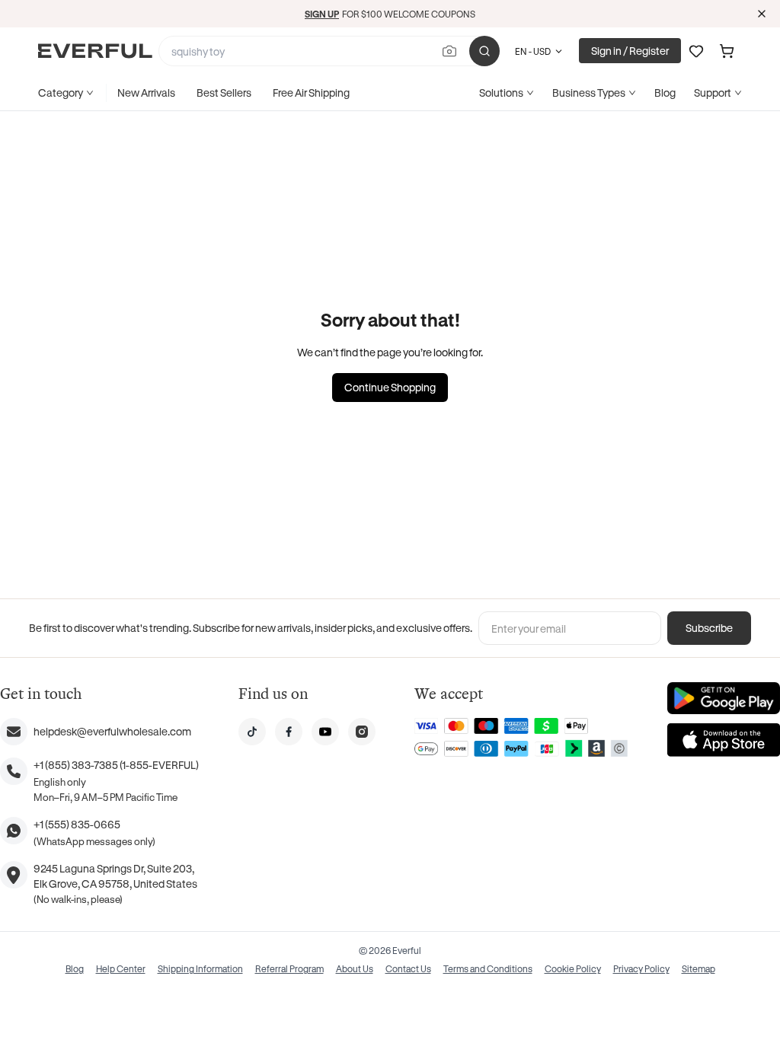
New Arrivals (146, 92)
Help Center (120, 968)
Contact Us (408, 968)
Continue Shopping (390, 387)
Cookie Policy (573, 968)
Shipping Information (200, 968)
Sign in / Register (630, 50)
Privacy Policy (641, 968)
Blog (665, 92)
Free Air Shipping (311, 92)
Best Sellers (224, 92)
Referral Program (289, 968)
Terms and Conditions (487, 968)
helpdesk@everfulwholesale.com (112, 731)
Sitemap (698, 968)
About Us (354, 968)
